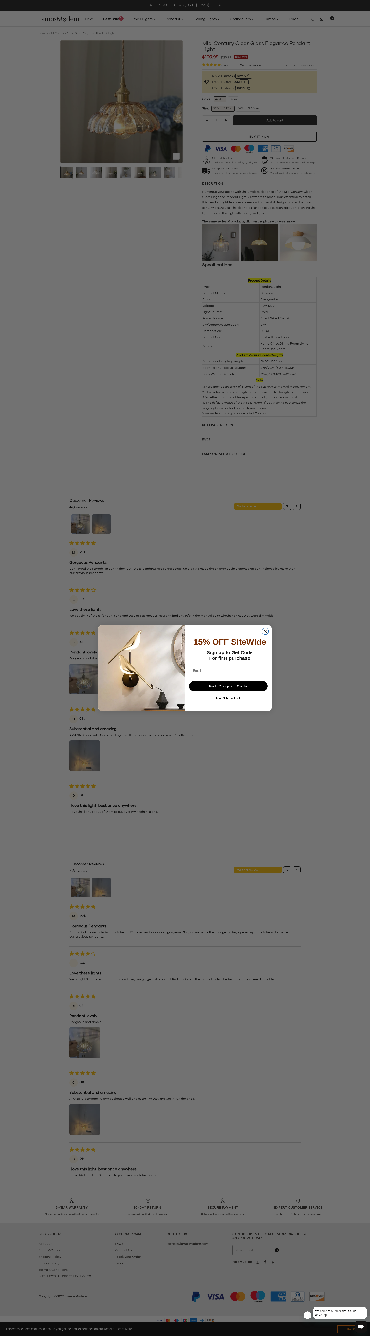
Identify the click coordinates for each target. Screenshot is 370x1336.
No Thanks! (228, 698)
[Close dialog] (265, 631)
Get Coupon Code (228, 686)
